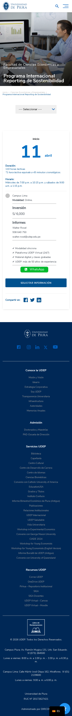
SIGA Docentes (36, 596)
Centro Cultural (36, 463)
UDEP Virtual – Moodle (36, 605)
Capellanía (36, 458)
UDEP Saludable (36, 520)
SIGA (36, 591)
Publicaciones (36, 505)
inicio (5, 92)
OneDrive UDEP (36, 581)
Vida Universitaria (36, 524)
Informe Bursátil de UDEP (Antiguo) (36, 553)
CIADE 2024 (36, 539)
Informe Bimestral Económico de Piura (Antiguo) (36, 501)
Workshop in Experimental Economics (36, 529)
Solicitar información (36, 283)
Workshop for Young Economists (36, 543)
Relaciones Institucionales (36, 510)
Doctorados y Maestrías (36, 429)
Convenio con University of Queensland (36, 558)
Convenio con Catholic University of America (36, 482)
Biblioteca (36, 453)
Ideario (36, 382)
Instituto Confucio (36, 496)
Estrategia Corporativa (36, 387)
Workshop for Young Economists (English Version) (36, 548)
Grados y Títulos (36, 491)
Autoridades (36, 406)
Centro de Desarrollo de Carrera (36, 467)
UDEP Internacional (36, 515)
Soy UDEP (36, 391)
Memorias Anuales (36, 410)
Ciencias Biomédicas (36, 477)
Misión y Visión (36, 377)
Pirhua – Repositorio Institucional (36, 586)
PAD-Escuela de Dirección (36, 434)
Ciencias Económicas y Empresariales (27, 92)
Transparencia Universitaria (36, 396)
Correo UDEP (36, 577)
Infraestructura (36, 401)
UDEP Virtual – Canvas (36, 600)
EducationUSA (36, 486)
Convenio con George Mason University (36, 534)
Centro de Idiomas (36, 472)
